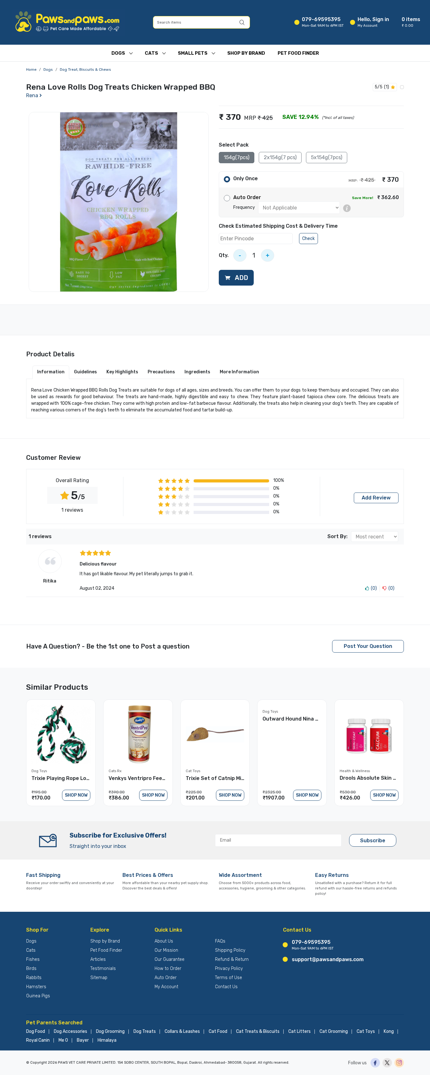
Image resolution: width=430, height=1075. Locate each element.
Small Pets (192, 53)
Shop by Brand (105, 941)
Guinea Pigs (38, 996)
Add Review (376, 498)
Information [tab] (51, 372)
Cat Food (218, 1031)
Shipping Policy (230, 950)
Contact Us (226, 986)
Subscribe (372, 841)
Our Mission (166, 950)
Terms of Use (228, 977)
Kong (389, 1031)
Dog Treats (144, 1031)
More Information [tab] (239, 372)
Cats (151, 53)
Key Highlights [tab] (122, 372)
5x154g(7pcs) (326, 157)
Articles (98, 959)
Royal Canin (38, 1040)
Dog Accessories (70, 1031)
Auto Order (166, 977)
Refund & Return (232, 959)
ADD (240, 277)
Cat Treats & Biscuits (258, 1031)
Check (308, 238)
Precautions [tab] (161, 372)
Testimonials (103, 968)
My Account (166, 986)
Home (31, 69)
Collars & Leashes (182, 1031)
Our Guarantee (169, 959)
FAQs (220, 941)
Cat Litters (299, 1031)
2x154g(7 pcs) (280, 157)
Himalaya (107, 1040)
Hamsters (36, 986)
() (374, 588)
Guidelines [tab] (85, 372)
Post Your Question (368, 646)
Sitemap (98, 977)
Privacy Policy (229, 968)
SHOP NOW (76, 795)
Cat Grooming (334, 1031)
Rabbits (34, 977)
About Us (164, 941)
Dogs (118, 53)
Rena (32, 95)
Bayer (83, 1040)
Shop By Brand (246, 53)
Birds (31, 968)
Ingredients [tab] (197, 372)
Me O (63, 1040)
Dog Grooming (110, 1031)
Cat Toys (366, 1031)
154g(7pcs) (236, 157)
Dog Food (35, 1031)
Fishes (33, 959)
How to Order (168, 968)
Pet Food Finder (298, 53)
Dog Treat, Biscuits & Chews (85, 69)
